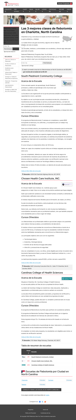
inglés (47, 395)
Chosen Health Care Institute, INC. (41, 361)
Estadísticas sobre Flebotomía (9, 69)
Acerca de (45, 409)
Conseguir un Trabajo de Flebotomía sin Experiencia (11, 77)
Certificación (52, 10)
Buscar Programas (64, 3)
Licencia (44, 10)
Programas (30, 409)
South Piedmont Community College (42, 357)
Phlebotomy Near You (34, 416)
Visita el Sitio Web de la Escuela (31, 171)
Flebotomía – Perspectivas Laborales (11, 81)
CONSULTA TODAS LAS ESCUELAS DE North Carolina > (41, 389)
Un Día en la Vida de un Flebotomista (10, 64)
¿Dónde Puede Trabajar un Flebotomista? (11, 73)
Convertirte (8, 10)
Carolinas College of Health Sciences (42, 365)
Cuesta (25, 10)
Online (31, 10)
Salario (37, 10)
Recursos (61, 10)
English (69, 10)
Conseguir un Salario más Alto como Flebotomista (11, 90)
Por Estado (16, 10)
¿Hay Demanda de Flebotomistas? (9, 86)
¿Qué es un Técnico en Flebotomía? (10, 60)
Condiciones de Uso (45, 413)
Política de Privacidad (30, 413)
